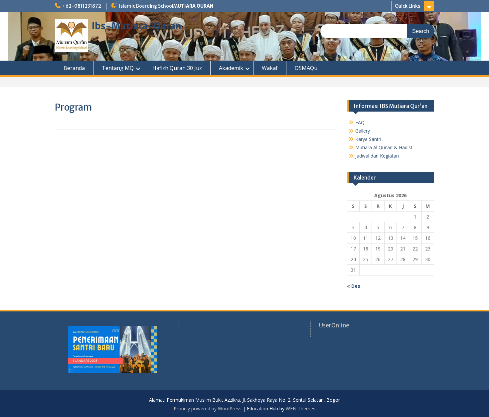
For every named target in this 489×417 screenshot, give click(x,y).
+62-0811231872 (81, 6)
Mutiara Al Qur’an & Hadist (383, 147)
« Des (353, 286)
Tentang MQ (118, 68)
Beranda (74, 68)
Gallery (362, 131)
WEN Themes (300, 408)
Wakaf (270, 68)
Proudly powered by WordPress (208, 408)
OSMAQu (306, 68)
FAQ (360, 122)
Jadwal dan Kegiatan (377, 156)
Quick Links (407, 6)
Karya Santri (368, 139)
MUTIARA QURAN (193, 6)
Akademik (231, 68)
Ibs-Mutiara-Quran (136, 26)
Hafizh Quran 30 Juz (177, 68)
